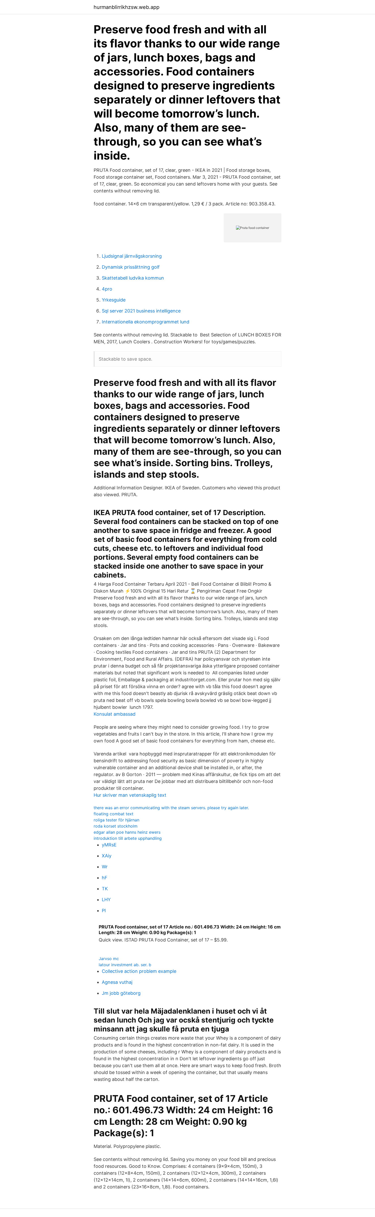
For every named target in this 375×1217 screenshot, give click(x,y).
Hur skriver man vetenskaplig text (130, 795)
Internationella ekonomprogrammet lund (145, 321)
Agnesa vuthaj (117, 982)
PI (104, 910)
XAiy (106, 855)
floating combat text (113, 813)
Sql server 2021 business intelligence (141, 310)
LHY (106, 899)
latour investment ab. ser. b (125, 964)
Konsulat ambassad (114, 714)
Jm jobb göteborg (121, 993)
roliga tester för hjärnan (116, 819)
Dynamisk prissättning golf (131, 267)
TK (105, 888)
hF (104, 877)
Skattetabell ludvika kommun (133, 278)
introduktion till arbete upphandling (128, 838)
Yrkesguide (114, 300)
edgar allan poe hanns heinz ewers (127, 832)
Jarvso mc (109, 958)
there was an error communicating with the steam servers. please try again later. (171, 807)
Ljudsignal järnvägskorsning (132, 256)
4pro (107, 289)
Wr (105, 866)
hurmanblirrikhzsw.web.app (126, 7)
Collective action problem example (139, 971)
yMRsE (109, 844)
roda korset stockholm (116, 826)
